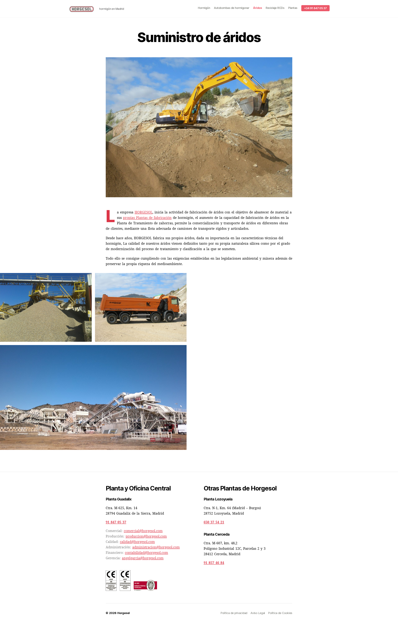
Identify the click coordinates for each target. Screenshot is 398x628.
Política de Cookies (280, 613)
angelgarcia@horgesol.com (143, 558)
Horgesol (123, 613)
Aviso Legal (257, 613)
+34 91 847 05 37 (315, 8)
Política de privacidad (233, 613)
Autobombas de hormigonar (231, 7)
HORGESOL (144, 212)
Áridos (257, 7)
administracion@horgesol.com (156, 547)
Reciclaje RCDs (275, 7)
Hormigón (204, 7)
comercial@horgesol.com (143, 531)
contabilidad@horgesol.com (146, 553)
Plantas (292, 7)
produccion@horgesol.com (146, 536)
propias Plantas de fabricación (147, 218)
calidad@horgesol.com (137, 542)
